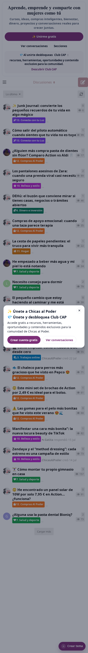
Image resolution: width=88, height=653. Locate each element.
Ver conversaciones (59, 340)
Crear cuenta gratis (23, 340)
